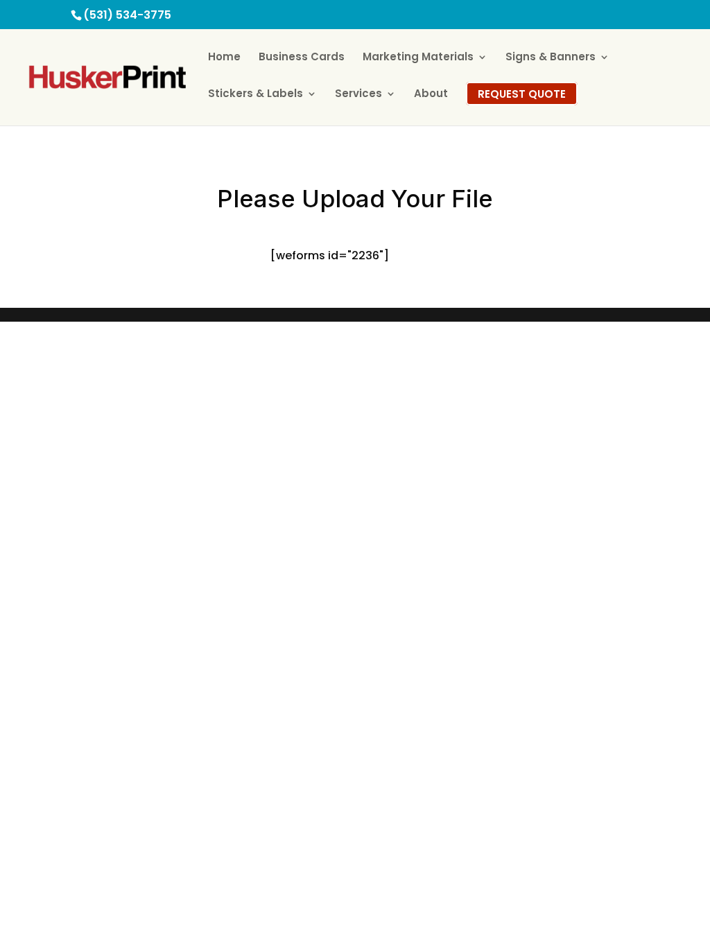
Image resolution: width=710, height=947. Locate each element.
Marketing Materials (418, 58)
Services (358, 95)
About (431, 95)
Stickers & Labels (255, 95)
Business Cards (302, 58)
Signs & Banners (550, 58)
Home (224, 58)
